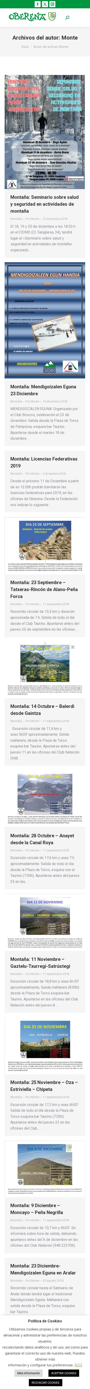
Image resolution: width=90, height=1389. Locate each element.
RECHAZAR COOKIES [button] (46, 1382)
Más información (28, 1373)
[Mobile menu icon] (78, 17)
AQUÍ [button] (78, 1365)
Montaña (16, 219)
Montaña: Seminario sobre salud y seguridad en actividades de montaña (44, 204)
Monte (69, 37)
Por (32, 219)
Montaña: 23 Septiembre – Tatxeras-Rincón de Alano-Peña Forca (44, 589)
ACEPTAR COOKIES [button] (63, 1373)
